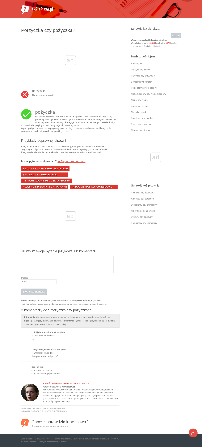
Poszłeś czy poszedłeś (142, 118)
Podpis (24, 278)
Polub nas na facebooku (92, 186)
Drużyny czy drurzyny (142, 217)
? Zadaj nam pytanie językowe (45, 168)
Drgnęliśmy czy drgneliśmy (144, 204)
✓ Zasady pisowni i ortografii (45, 186)
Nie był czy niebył (139, 112)
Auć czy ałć (136, 63)
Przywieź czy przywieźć (143, 75)
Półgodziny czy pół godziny (144, 88)
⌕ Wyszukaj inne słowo (40, 174)
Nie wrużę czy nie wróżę (143, 211)
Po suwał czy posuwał (142, 192)
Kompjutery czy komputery (144, 223)
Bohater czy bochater (141, 81)
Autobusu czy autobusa (142, 198)
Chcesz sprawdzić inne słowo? (59, 423)
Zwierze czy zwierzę (141, 106)
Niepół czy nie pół (139, 100)
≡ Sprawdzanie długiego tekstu (46, 180)
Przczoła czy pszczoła (142, 124)
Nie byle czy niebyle (140, 69)
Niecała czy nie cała (140, 130)
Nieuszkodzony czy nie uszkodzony (148, 94)
